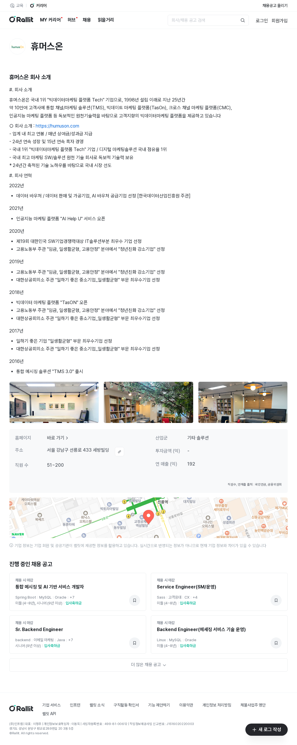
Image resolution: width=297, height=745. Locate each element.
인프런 (75, 705)
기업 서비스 (51, 705)
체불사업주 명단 (253, 705)
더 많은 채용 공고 (146, 664)
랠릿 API (49, 713)
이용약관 (186, 705)
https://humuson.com (57, 126)
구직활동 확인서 (126, 705)
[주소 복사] (119, 451)
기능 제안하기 (159, 705)
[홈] (21, 710)
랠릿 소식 (97, 705)
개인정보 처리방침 (216, 705)
